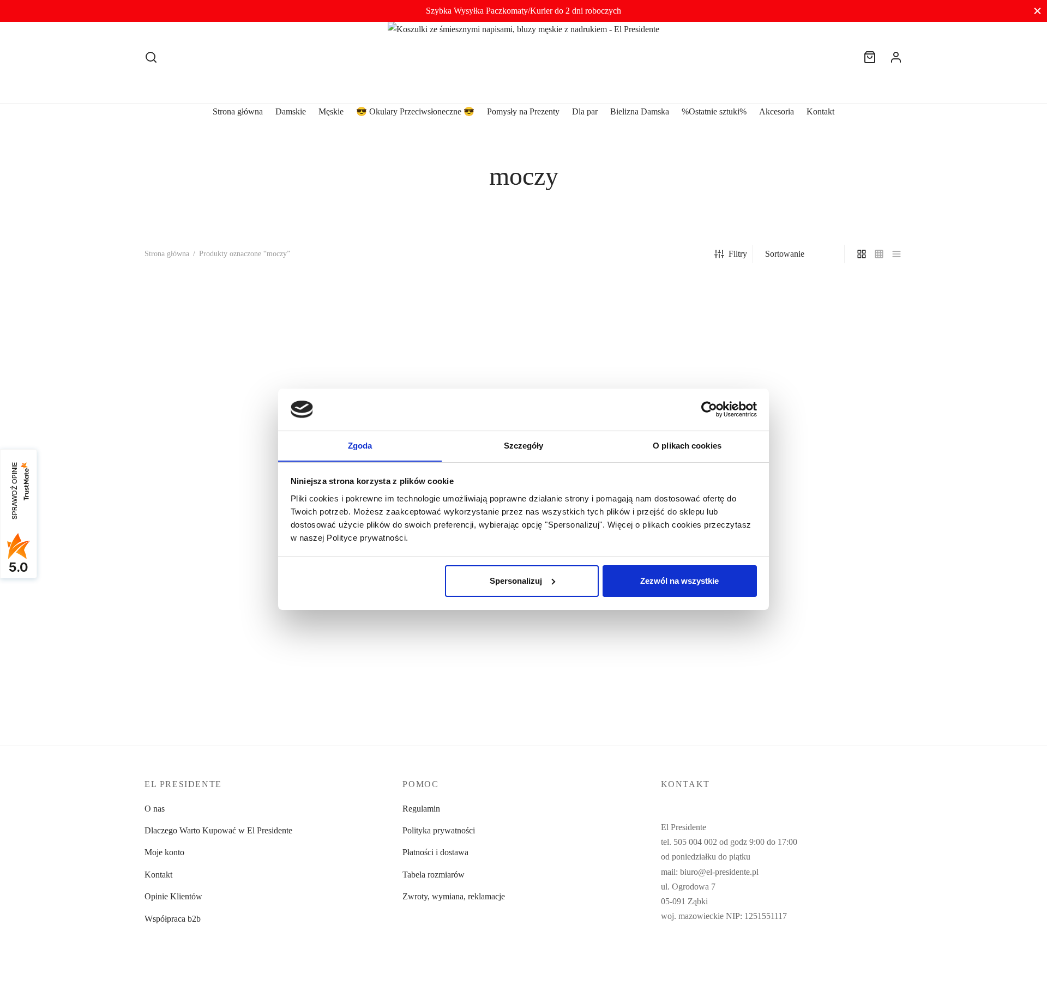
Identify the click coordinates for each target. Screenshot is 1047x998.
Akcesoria (776, 111)
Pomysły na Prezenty (523, 111)
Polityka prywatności (438, 830)
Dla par (585, 111)
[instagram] (691, 956)
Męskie (331, 111)
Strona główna (238, 111)
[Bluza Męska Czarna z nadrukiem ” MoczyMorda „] (233, 392)
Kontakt (820, 111)
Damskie (290, 111)
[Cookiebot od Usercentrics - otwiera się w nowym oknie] (709, 409)
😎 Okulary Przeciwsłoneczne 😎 (415, 111)
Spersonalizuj (516, 580)
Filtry (738, 253)
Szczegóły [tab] (524, 445)
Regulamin (421, 808)
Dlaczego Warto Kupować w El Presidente (218, 830)
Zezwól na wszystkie (679, 580)
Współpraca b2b (173, 918)
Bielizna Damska (639, 111)
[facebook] (669, 956)
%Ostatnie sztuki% (714, 111)
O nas (155, 808)
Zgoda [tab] (360, 445)
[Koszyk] (869, 57)
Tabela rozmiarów (433, 874)
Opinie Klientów (173, 896)
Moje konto (164, 852)
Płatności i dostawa (435, 852)
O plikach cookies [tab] (687, 445)
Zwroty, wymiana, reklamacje (453, 896)
